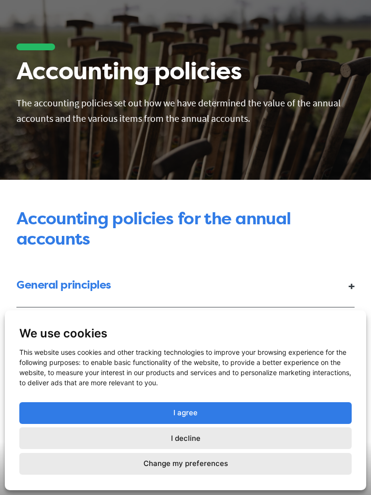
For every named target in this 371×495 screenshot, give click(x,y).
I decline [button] (185, 438)
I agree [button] (185, 412)
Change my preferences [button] (185, 463)
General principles (63, 284)
